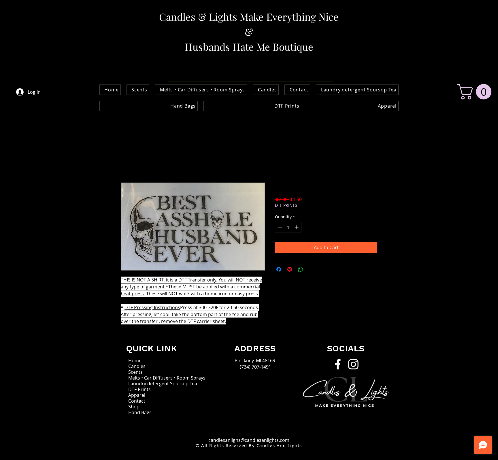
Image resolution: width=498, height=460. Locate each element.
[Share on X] (311, 269)
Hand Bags (140, 412)
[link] (476, 91)
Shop (133, 407)
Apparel (136, 395)
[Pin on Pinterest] (289, 269)
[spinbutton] (288, 227)
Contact (136, 401)
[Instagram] (353, 364)
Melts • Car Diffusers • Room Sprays (155, 378)
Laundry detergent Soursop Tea (155, 383)
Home (127, 162)
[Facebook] (338, 364)
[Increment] (297, 227)
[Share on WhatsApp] (300, 269)
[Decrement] (279, 227)
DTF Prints (139, 389)
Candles (137, 366)
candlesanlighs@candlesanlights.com (248, 440)
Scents (135, 372)
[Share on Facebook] (278, 269)
